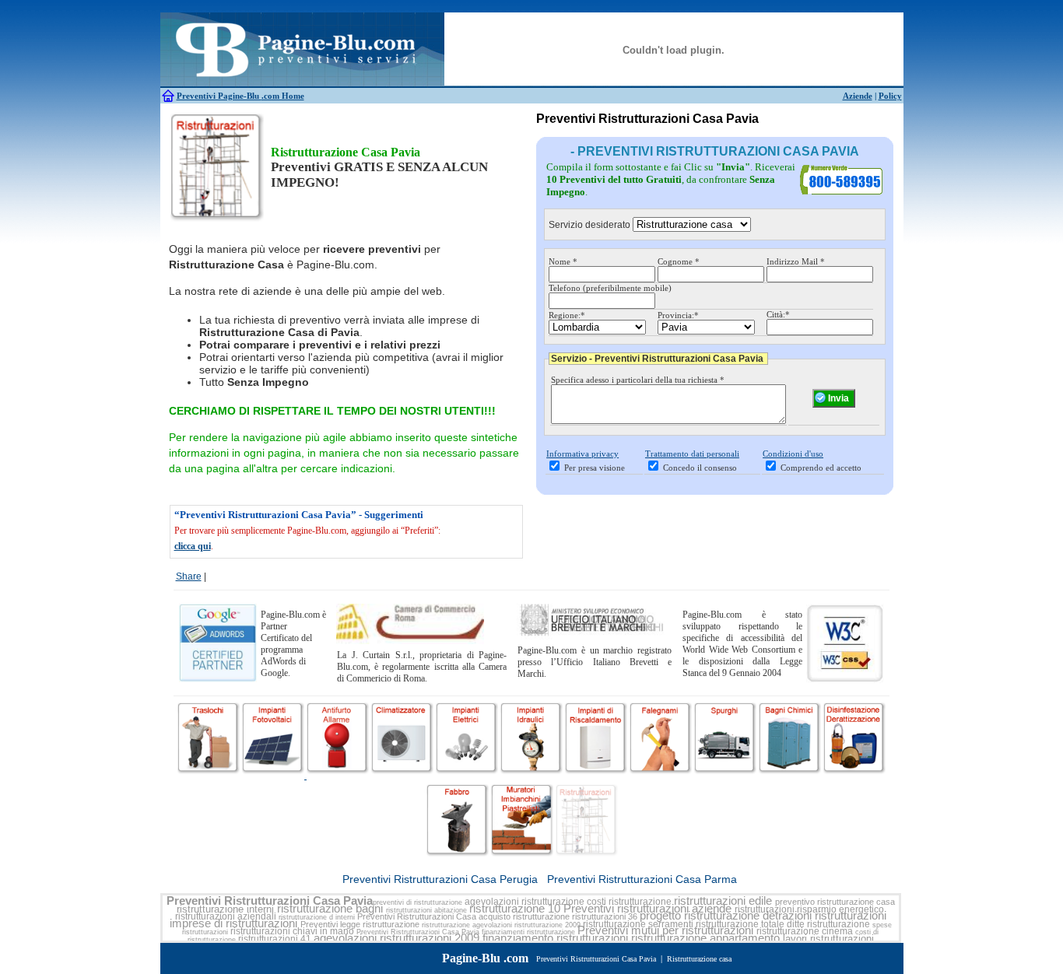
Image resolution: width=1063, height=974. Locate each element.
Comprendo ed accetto (821, 467)
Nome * (563, 261)
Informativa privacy (582, 453)
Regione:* (567, 315)
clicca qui (192, 546)
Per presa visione (594, 467)
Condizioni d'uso (793, 453)
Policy (890, 95)
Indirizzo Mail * (796, 261)
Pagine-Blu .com (485, 958)
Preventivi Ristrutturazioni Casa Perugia (440, 879)
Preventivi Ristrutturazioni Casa (416, 916)
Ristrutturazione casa (699, 959)
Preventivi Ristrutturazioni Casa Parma (642, 879)
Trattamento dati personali (692, 453)
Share (189, 576)
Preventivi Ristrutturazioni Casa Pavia (270, 901)
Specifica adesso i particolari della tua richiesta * (637, 379)
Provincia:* (678, 315)
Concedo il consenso (700, 467)
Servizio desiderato (589, 224)
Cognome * (679, 261)
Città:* (778, 314)
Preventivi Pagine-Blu (219, 95)
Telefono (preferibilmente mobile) (610, 288)
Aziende (857, 95)
